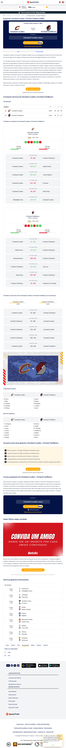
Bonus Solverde (13, 704)
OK (53, 745)
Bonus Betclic (12, 694)
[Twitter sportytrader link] (15, 665)
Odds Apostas (12, 681)
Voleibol (45, 645)
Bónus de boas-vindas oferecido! (33, 46)
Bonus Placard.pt (13, 698)
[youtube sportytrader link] (8, 665)
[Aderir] (60, 2)
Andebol (39, 645)
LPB (9, 655)
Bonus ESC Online (13, 707)
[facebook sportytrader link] (12, 665)
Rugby (33, 645)
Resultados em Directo (15, 684)
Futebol (13, 645)
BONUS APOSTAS (14, 687)
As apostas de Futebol (15, 678)
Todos (29, 137)
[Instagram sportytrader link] (18, 665)
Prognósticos (9, 15)
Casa (33, 137)
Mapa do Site (49, 732)
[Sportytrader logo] (33, 714)
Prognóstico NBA (39, 51)
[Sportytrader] (3, 15)
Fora (37, 137)
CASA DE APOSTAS (14, 673)
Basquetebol (17, 15)
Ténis (18, 645)
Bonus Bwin (12, 701)
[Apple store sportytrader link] (43, 665)
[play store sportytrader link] (54, 665)
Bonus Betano (12, 691)
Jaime (18, 51)
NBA (23, 15)
